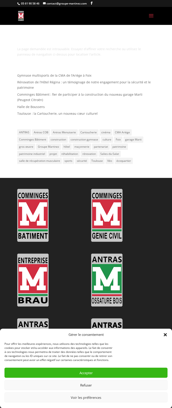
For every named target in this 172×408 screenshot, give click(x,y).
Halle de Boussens (31, 107)
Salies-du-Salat (109, 154)
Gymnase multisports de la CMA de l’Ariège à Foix (54, 75)
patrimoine (119, 147)
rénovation (89, 154)
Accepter (86, 373)
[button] (165, 334)
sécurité (82, 161)
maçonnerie (81, 147)
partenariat (101, 147)
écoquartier (123, 161)
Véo (109, 161)
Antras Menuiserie (64, 132)
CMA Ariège (122, 132)
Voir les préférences (86, 397)
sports (68, 161)
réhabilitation (69, 154)
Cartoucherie (88, 132)
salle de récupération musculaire (39, 161)
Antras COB (41, 132)
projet (53, 154)
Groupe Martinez (48, 147)
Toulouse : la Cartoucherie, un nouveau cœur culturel (57, 113)
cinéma (105, 132)
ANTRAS (24, 132)
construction (58, 139)
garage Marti (133, 139)
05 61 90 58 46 (29, 3)
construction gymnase (84, 139)
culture (107, 139)
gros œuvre (26, 147)
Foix (118, 139)
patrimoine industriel (32, 154)
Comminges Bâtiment (32, 139)
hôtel (67, 147)
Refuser (86, 385)
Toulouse (97, 161)
